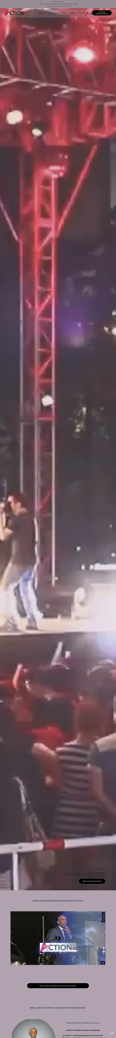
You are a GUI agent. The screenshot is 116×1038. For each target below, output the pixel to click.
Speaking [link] (62, 13)
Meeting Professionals (102, 13)
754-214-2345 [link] (100, 869)
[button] (72, 13)
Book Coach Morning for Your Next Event (58, 986)
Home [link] (41, 13)
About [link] (50, 13)
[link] (15, 13)
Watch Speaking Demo (92, 881)
